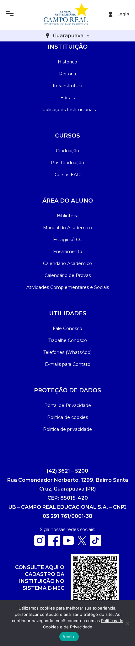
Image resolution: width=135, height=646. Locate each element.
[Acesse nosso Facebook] (54, 544)
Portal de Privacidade (67, 405)
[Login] (110, 14)
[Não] (127, 623)
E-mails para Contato (67, 364)
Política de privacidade (67, 429)
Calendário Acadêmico (67, 263)
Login (123, 14)
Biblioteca (67, 216)
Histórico (67, 62)
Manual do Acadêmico (67, 228)
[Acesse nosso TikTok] (95, 544)
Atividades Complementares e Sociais (67, 287)
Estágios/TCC (67, 239)
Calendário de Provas (68, 275)
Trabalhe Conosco (67, 340)
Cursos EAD (68, 174)
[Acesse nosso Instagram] (39, 544)
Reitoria (67, 74)
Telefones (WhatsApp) (67, 352)
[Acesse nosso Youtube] (68, 544)
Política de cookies (67, 417)
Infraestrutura (67, 86)
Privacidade (81, 626)
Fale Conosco (67, 328)
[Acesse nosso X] (82, 543)
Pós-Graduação (67, 163)
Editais (67, 97)
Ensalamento (67, 251)
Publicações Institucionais (67, 109)
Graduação (67, 151)
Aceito (69, 636)
